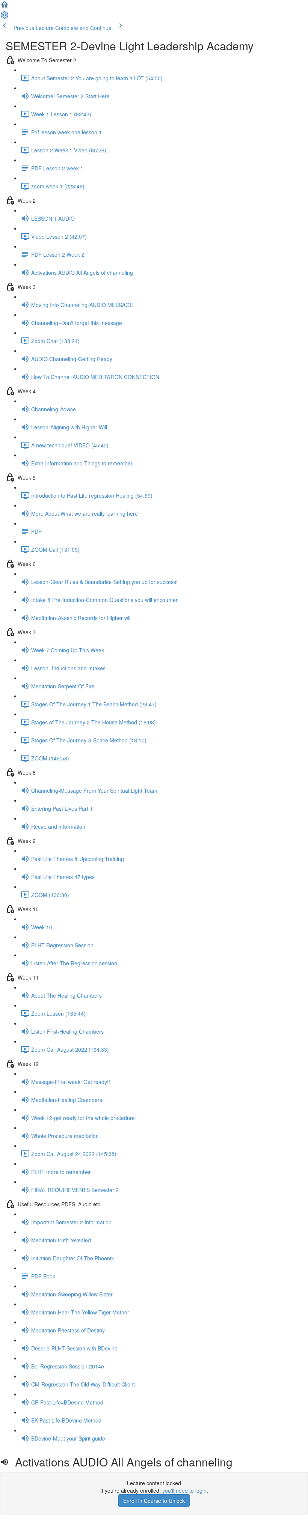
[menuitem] (4, 17)
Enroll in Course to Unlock (154, 1500)
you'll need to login (184, 1490)
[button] (4, 7)
